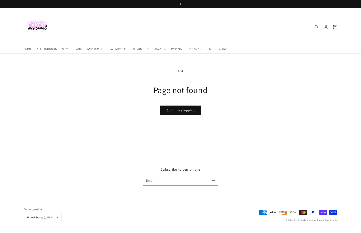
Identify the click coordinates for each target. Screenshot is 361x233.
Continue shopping (181, 110)
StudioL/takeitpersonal (305, 220)
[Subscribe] (213, 180)
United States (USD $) (40, 217)
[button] (316, 27)
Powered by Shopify (327, 220)
